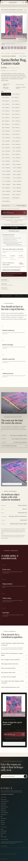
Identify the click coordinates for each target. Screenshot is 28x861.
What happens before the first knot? (9, 663)
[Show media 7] (21, 47)
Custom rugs (7, 53)
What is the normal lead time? (8, 668)
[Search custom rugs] (23, 2)
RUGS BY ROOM (3, 810)
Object (3, 43)
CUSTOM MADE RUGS (5, 801)
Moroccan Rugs (3, 799)
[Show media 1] (2, 47)
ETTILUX (7, 788)
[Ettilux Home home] (13, 2)
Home (2, 53)
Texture (13, 43)
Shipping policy (8, 244)
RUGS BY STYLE (3, 805)
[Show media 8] (25, 47)
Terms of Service (4, 831)
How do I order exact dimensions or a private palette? (12, 654)
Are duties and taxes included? (8, 676)
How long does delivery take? (8, 672)
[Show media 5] (15, 47)
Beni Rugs (2, 820)
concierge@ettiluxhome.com (7, 794)
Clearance (3, 824)
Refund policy (3, 833)
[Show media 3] (9, 47)
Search (2, 829)
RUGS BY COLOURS (4, 807)
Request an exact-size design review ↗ (11, 269)
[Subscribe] (26, 846)
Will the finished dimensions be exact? (10, 687)
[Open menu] (2, 2)
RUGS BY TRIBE (3, 803)
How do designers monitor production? (10, 659)
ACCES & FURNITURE (4, 812)
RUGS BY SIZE (3, 808)
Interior (8, 43)
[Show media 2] (5, 47)
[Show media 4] (12, 47)
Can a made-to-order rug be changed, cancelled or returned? (12, 682)
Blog (1, 816)
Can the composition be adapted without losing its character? (12, 644)
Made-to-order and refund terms (16, 244)
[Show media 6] (18, 47)
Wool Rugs (3, 822)
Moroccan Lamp (4, 814)
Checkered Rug (3, 818)
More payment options (14, 231)
